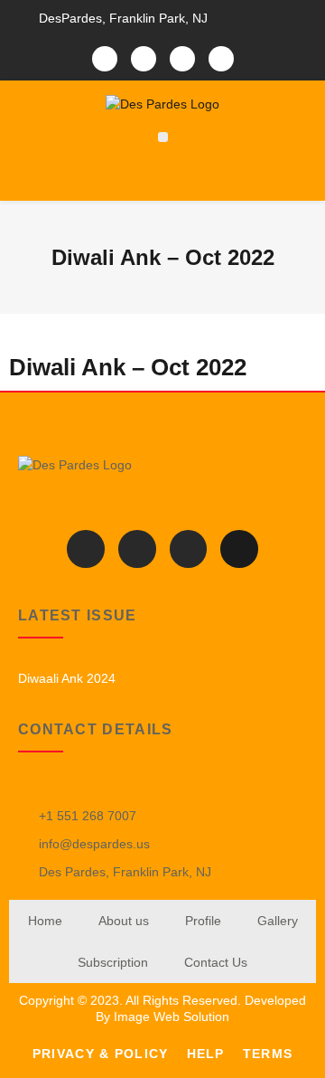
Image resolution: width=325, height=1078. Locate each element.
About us (123, 920)
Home (45, 920)
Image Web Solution (171, 1016)
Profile (203, 920)
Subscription (113, 962)
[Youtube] (221, 58)
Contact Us (215, 962)
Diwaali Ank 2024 (67, 678)
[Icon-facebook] (104, 58)
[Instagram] (182, 58)
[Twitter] (143, 58)
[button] (163, 137)
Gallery (277, 920)
